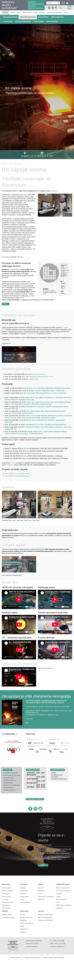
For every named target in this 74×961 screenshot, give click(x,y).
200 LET (41, 911)
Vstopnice (23, 932)
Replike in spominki (26, 917)
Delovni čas (41, 891)
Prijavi (43, 865)
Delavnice (23, 893)
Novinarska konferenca (38, 374)
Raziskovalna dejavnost (54, 12)
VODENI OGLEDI (57, 775)
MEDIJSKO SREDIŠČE (36, 4)
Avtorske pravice (15, 957)
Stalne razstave (10, 17)
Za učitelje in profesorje (63, 891)
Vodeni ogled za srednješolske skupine (17, 476)
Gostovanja (43, 17)
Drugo (22, 899)
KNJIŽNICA (32, 6)
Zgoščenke (23, 929)
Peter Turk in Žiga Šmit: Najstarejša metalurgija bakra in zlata (49, 388)
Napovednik (39, 21)
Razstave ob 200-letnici (45, 914)
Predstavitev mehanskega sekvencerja (41, 376)
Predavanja (23, 891)
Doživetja (59, 893)
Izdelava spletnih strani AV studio (53, 957)
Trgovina (42, 12)
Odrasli (58, 896)
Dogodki (12, 12)
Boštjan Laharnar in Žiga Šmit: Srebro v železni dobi (46, 390)
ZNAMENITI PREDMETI (59, 779)
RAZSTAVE (6, 884)
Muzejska (54, 191)
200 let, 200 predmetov (45, 917)
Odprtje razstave (34, 379)
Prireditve (23, 888)
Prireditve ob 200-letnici (45, 920)
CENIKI (53, 773)
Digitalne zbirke (7, 914)
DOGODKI (54, 777)
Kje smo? (41, 888)
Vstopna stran (5, 163)
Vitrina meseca (57, 17)
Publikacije (23, 920)
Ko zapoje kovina (14, 269)
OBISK (40, 884)
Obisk (19, 12)
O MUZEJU (32, 2)
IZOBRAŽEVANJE (63, 884)
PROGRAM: (6, 343)
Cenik (40, 893)
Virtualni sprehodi (23, 21)
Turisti (58, 902)
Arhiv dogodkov (25, 902)
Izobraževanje (26, 12)
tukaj (63, 859)
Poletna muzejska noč (34, 453)
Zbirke (35, 12)
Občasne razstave (28, 17)
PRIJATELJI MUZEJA (35, 8)
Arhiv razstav (52, 21)
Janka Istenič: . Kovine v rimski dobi (46, 393)
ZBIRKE (5, 911)
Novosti (22, 914)
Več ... (6, 304)
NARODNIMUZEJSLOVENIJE (9, 5)
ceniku (13, 463)
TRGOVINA (24, 911)
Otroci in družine (61, 899)
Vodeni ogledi (24, 896)
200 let (66, 12)
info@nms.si (10, 465)
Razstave (5, 12)
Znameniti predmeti (8, 917)
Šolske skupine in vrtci (63, 888)
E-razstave (7, 21)
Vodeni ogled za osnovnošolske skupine (17, 473)
